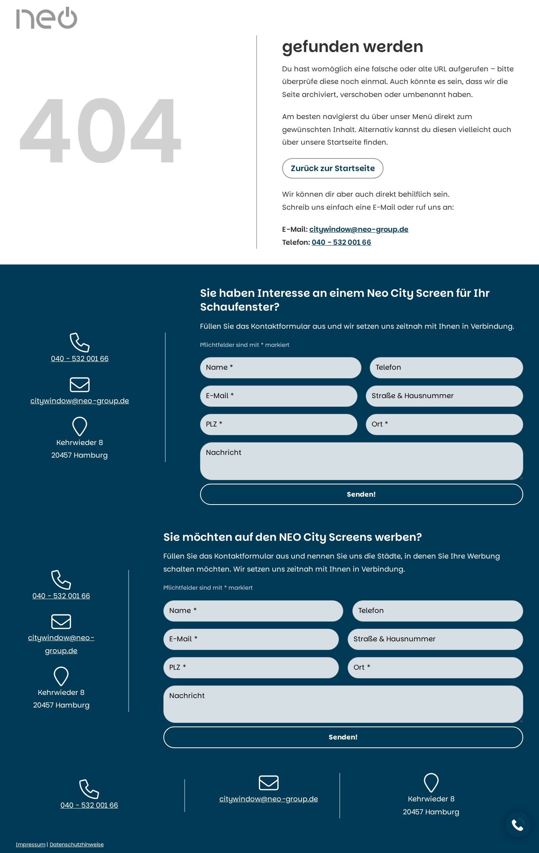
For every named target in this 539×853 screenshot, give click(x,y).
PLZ (214, 424)
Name (219, 367)
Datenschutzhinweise (77, 844)
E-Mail (220, 395)
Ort (380, 424)
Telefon (388, 367)
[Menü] (510, 14)
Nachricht (223, 452)
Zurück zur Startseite (333, 168)
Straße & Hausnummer (413, 395)
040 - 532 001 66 (341, 242)
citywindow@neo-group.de (358, 229)
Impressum (30, 844)
